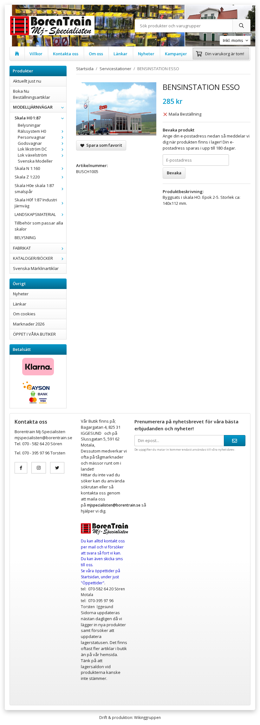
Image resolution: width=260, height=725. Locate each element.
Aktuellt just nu (27, 81)
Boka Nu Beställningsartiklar (31, 94)
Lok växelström (32, 155)
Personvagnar (31, 137)
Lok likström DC (32, 149)
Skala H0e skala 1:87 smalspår (34, 188)
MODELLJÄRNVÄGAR (33, 107)
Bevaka (174, 173)
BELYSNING (25, 237)
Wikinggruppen (147, 717)
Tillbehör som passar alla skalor (39, 226)
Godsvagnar (30, 143)
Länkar (120, 54)
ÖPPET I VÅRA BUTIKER (34, 334)
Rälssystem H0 (32, 131)
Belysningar (29, 125)
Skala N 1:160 (27, 168)
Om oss (96, 54)
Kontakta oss (65, 54)
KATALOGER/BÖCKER (33, 258)
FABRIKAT (22, 248)
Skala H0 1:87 (28, 118)
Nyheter (146, 54)
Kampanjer (176, 54)
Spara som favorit (103, 145)
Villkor (35, 54)
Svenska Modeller (35, 161)
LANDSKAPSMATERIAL (35, 214)
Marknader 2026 (28, 324)
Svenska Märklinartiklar (36, 268)
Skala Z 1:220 (27, 177)
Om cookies (24, 314)
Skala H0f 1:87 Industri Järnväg (36, 203)
